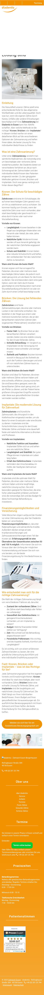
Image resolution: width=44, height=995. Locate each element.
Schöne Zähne (22, 811)
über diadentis (22, 793)
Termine (22, 802)
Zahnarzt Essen (14, 980)
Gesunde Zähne (22, 808)
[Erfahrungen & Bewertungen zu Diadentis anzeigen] (15, 939)
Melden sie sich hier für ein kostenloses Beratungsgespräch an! (22, 724)
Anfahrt (22, 799)
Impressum (7, 985)
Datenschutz (18, 985)
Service (22, 796)
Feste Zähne (22, 805)
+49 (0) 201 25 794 (11, 771)
